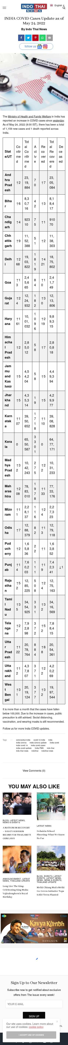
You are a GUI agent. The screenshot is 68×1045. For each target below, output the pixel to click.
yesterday (58, 120)
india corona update (38, 743)
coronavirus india (23, 740)
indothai (35, 751)
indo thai (50, 748)
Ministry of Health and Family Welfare (29, 116)
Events (48, 876)
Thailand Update (20, 880)
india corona (21, 743)
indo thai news (22, 751)
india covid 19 (22, 745)
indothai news (47, 751)
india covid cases (38, 745)
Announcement (12, 878)
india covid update (24, 748)
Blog (6, 820)
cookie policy (36, 1027)
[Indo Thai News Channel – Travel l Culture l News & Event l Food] (34, 8)
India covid (54, 743)
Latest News (17, 820)
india (50, 740)
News (40, 880)
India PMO (39, 748)
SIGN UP (34, 1016)
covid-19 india (39, 740)
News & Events (11, 822)
